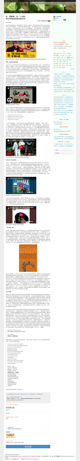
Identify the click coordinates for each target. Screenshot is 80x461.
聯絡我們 (31, 11)
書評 (57, 59)
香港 (60, 67)
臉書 (24, 459)
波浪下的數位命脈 (57, 85)
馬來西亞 (63, 67)
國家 (63, 55)
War (40, 339)
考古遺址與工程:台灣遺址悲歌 (70, 99)
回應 (14, 310)
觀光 (60, 65)
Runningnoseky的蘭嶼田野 (58, 44)
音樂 (54, 67)
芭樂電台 (55, 48)
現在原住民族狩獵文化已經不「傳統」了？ (67, 112)
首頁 (6, 11)
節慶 (60, 63)
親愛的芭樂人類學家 (62, 48)
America (37, 327)
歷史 (61, 59)
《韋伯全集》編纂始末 (58, 124)
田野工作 (66, 61)
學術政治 (58, 57)
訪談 (25, 281)
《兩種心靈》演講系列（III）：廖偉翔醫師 (62, 74)
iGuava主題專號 (59, 42)
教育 (54, 59)
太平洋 (54, 57)
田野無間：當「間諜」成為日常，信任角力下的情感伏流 (65, 83)
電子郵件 (7, 413)
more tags (72, 69)
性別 (65, 57)
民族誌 (64, 59)
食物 (57, 67)
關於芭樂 (10, 11)
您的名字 (7, 409)
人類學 (57, 53)
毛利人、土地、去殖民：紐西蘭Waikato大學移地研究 (68, 110)
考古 (70, 63)
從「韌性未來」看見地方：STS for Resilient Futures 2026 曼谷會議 (67, 144)
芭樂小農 (15, 11)
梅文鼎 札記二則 (57, 129)
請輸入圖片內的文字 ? (10, 437)
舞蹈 (54, 65)
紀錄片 (63, 63)
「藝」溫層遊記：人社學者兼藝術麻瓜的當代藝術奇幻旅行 (65, 76)
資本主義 (63, 65)
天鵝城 (65, 46)
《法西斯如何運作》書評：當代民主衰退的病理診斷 (64, 138)
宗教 (62, 57)
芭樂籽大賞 (25, 11)
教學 (72, 57)
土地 (66, 55)
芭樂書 (20, 11)
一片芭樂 (66, 44)
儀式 (61, 53)
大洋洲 (69, 55)
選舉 (67, 65)
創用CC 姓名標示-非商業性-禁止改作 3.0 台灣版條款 (23, 394)
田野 (60, 61)
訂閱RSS (57, 18)
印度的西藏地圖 (58, 46)
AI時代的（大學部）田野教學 (59, 81)
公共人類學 (68, 53)
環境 (54, 61)
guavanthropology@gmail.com (34, 459)
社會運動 (55, 63)
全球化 (64, 53)
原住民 (56, 55)
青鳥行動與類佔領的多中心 (61, 108)
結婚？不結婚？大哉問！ (58, 122)
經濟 (67, 63)
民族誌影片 (69, 59)
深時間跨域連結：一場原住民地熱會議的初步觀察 (63, 79)
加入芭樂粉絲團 (58, 16)
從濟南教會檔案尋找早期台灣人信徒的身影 (62, 131)
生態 (57, 61)
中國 (54, 53)
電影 (70, 65)
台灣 (61, 55)
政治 (68, 57)
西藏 (57, 65)
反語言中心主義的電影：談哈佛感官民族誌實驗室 (63, 89)
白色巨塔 (36, 310)
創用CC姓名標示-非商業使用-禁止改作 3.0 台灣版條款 (25, 456)
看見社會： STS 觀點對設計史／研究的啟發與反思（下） (65, 146)
